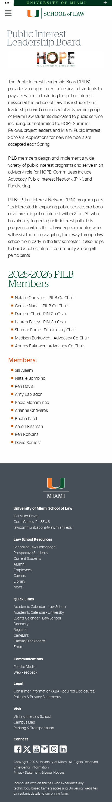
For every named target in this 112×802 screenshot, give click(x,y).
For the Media (25, 667)
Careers (20, 576)
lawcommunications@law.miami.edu (43, 528)
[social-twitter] (27, 748)
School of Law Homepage (34, 547)
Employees (23, 570)
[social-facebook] (17, 749)
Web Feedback (26, 673)
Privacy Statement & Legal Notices (39, 772)
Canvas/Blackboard (29, 641)
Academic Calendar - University (39, 613)
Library (19, 582)
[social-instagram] (44, 749)
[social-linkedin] (63, 749)
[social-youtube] (36, 749)
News (18, 587)
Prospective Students (31, 553)
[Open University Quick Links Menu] (105, 3)
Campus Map (24, 722)
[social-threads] (53, 748)
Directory (21, 624)
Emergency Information (31, 767)
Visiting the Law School (32, 717)
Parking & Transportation (34, 728)
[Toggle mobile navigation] (8, 13)
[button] (100, 787)
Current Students (27, 559)
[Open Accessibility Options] (7, 3)
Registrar (21, 630)
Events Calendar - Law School (37, 618)
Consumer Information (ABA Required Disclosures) (54, 691)
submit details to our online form (44, 793)
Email (18, 647)
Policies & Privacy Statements (37, 697)
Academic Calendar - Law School (40, 607)
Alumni (19, 564)
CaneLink (21, 635)
